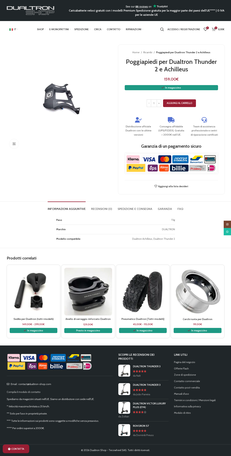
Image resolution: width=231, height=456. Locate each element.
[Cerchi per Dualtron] (198, 292)
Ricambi (147, 52)
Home (136, 52)
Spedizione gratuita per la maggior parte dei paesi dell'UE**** (175, 10)
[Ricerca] (162, 29)
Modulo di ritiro (182, 412)
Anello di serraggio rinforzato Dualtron (88, 319)
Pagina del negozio (184, 362)
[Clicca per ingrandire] (14, 143)
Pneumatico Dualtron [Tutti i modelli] (142, 319)
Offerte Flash (181, 368)
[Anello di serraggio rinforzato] (88, 292)
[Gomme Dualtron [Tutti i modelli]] (143, 292)
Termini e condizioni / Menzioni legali (195, 400)
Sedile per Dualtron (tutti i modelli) (34, 319)
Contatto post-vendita (187, 387)
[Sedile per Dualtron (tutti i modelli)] (34, 292)
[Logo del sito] (30, 10)
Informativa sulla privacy (187, 406)
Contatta (17, 449)
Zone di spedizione (185, 374)
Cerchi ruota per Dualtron (197, 319)
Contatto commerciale (187, 381)
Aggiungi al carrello (179, 103)
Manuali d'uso (181, 393)
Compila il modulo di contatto (24, 392)
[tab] (67, 207)
